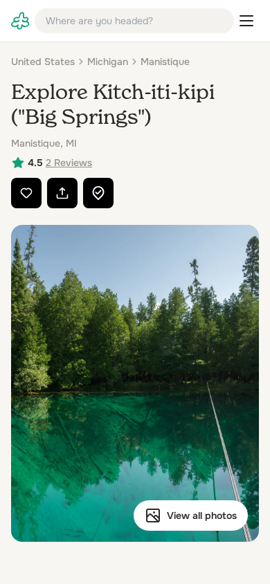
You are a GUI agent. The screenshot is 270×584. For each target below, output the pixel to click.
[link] (20, 21)
